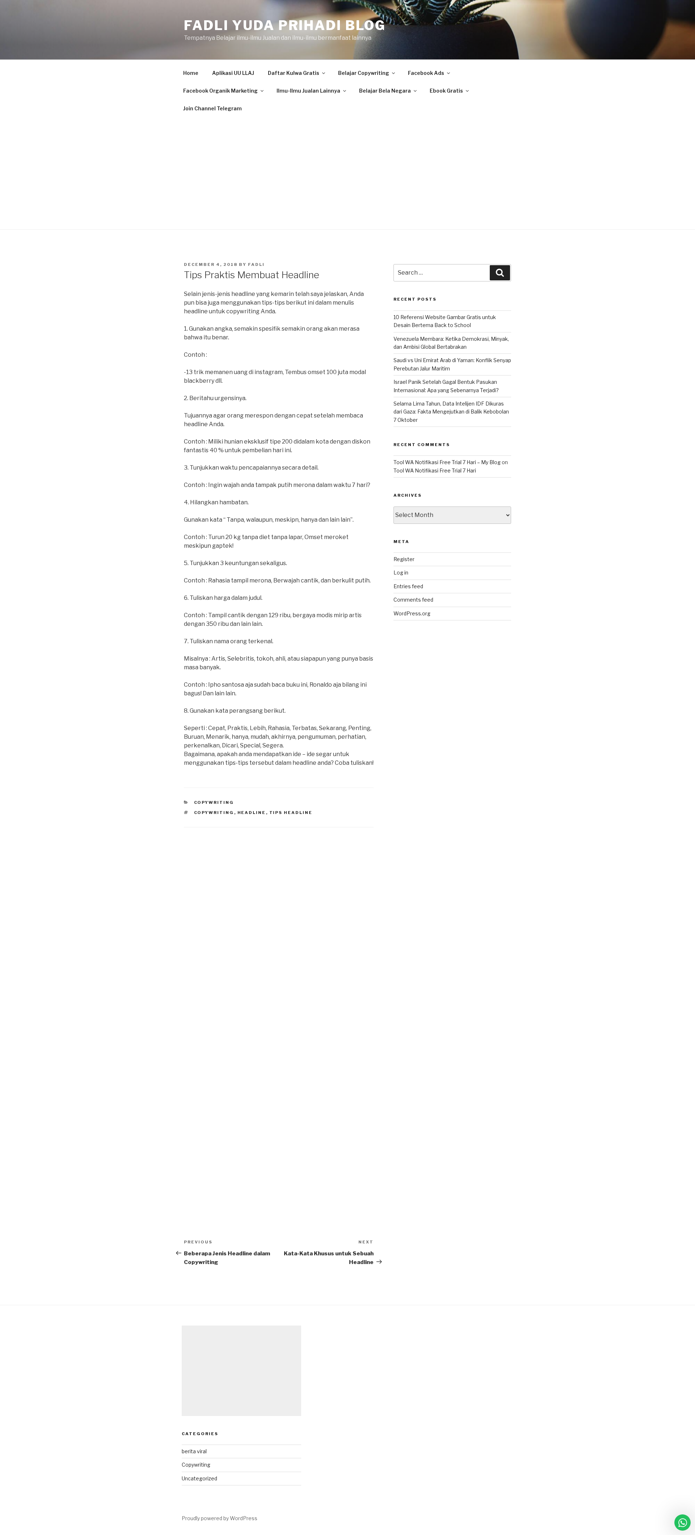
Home (190, 73)
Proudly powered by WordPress (219, 1518)
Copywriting (214, 802)
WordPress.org (411, 613)
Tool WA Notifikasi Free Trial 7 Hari (434, 470)
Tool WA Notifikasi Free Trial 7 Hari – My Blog (447, 462)
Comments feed (413, 600)
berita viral (194, 1451)
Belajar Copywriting (363, 73)
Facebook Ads (426, 73)
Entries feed (408, 586)
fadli (256, 264)
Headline (251, 812)
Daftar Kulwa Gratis (293, 73)
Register (403, 559)
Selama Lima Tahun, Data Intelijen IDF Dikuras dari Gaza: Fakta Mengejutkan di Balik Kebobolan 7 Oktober (451, 411)
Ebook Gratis (446, 91)
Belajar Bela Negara (385, 91)
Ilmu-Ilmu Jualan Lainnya (308, 91)
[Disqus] (279, 917)
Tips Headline (291, 812)
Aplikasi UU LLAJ (233, 73)
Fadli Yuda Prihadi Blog (285, 25)
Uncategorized (199, 1478)
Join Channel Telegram (212, 108)
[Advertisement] (347, 171)
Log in (400, 572)
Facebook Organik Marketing (220, 91)
